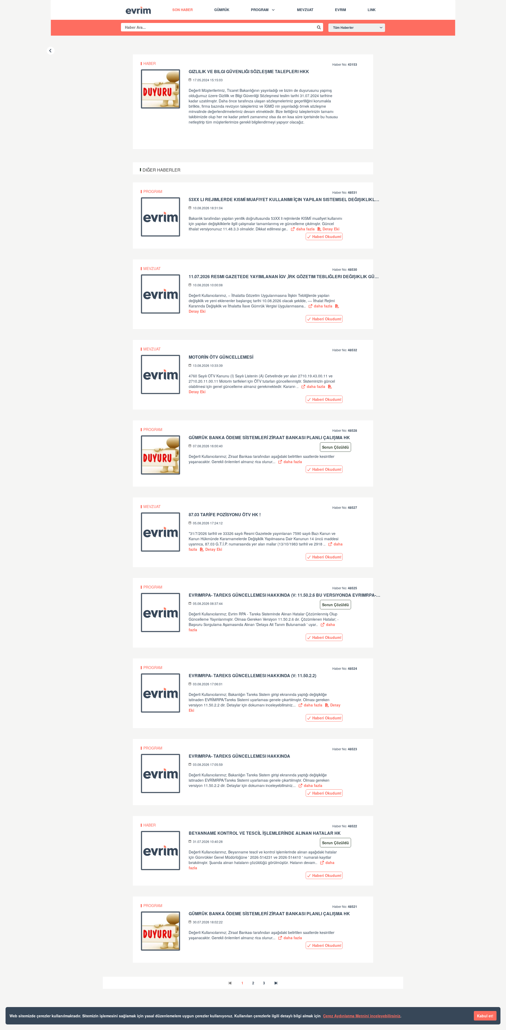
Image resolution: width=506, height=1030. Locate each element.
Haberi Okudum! (326, 236)
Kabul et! (485, 1015)
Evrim (340, 9)
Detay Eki (330, 228)
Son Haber (182, 9)
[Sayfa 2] (276, 982)
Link (372, 9)
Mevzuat (305, 9)
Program (260, 9)
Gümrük (221, 9)
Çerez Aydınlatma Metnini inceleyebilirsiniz (361, 1015)
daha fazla (305, 228)
